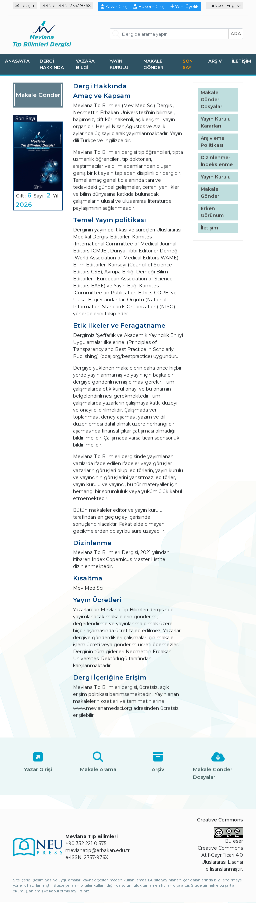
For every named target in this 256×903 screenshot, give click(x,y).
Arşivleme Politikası (212, 141)
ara (236, 34)
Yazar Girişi (116, 6)
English (233, 5)
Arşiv (215, 61)
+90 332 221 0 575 (85, 843)
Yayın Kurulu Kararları (216, 122)
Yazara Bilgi (85, 64)
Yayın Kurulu (119, 64)
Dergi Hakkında (52, 64)
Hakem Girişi (151, 6)
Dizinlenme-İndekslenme (217, 160)
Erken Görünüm (212, 211)
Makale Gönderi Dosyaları (212, 100)
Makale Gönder (153, 64)
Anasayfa (17, 61)
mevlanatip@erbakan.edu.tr (97, 850)
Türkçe (215, 5)
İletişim (28, 5)
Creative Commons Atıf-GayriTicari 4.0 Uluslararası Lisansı (220, 855)
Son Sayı (188, 64)
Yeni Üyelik (187, 6)
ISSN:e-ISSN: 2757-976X (66, 5)
